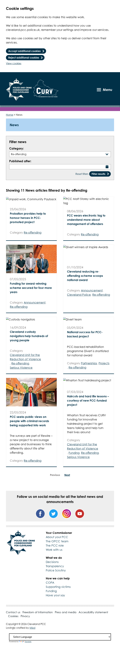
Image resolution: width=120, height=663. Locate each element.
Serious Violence (21, 367)
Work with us (54, 549)
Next (67, 475)
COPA (50, 582)
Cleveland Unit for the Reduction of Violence (25, 357)
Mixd (32, 627)
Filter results (98, 173)
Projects (104, 363)
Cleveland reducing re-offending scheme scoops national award (85, 276)
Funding (74, 452)
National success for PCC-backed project (85, 334)
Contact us (13, 612)
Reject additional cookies (23, 57)
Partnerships (89, 363)
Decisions (52, 562)
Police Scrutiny (56, 570)
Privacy (25, 616)
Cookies (13, 616)
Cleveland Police (79, 294)
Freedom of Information (37, 612)
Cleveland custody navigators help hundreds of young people (29, 336)
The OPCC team (57, 541)
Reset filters (81, 173)
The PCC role (55, 545)
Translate (28, 641)
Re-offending (32, 232)
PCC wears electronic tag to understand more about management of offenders (86, 220)
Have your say (55, 595)
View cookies (13, 63)
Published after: (20, 161)
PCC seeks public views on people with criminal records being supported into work (29, 421)
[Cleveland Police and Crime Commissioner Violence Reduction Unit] (45, 90)
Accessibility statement (93, 612)
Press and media (65, 612)
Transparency (55, 566)
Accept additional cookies (24, 51)
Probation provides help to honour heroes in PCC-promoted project (28, 218)
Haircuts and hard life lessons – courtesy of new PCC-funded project (88, 400)
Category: (16, 148)
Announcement (34, 302)
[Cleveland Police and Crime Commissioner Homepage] (18, 90)
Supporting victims (58, 586)
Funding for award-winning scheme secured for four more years (31, 288)
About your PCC (57, 537)
